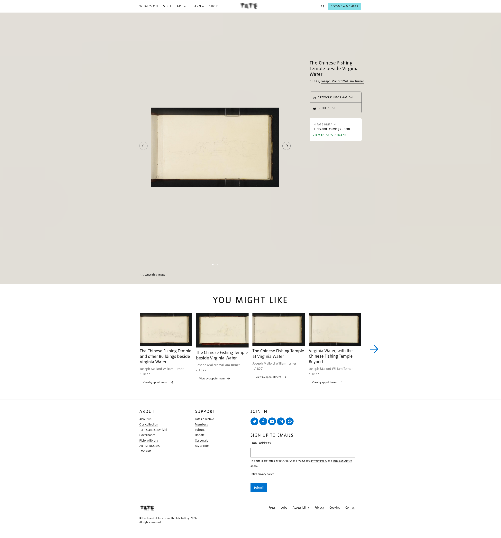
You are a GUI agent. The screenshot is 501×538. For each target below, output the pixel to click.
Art (180, 6)
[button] (321, 6)
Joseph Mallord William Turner (342, 81)
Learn (196, 6)
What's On (148, 6)
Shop (213, 6)
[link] (152, 528)
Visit (167, 6)
